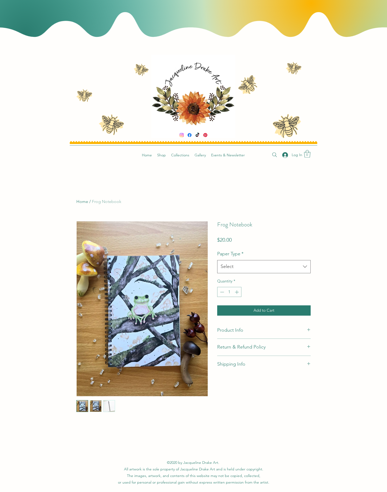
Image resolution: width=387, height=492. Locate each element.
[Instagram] (181, 135)
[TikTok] (197, 135)
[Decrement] (221, 292)
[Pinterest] (205, 135)
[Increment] (237, 292)
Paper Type (230, 254)
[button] (307, 154)
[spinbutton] (229, 292)
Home (82, 201)
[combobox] (264, 266)
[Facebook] (189, 135)
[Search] (274, 154)
